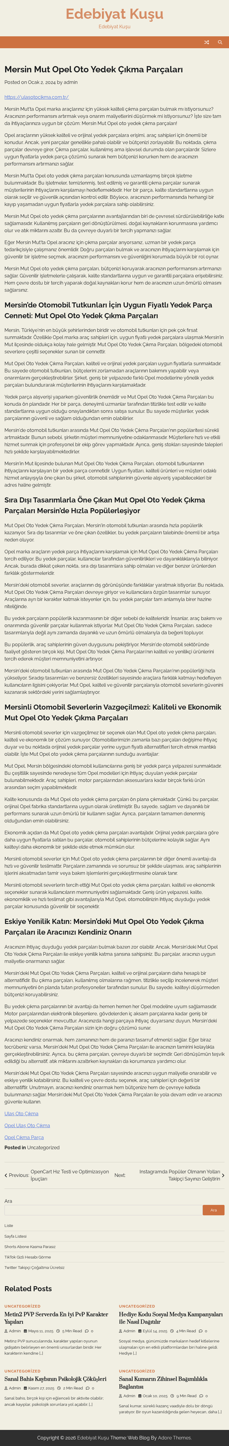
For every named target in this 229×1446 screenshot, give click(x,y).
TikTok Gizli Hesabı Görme (27, 1257)
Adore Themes (174, 1438)
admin (71, 82)
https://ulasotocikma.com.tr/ (36, 97)
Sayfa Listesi (15, 1236)
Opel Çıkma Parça (24, 1137)
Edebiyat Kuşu (115, 13)
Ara (8, 1201)
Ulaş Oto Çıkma (21, 1113)
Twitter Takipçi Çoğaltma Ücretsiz (34, 1267)
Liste (8, 1225)
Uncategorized (43, 1147)
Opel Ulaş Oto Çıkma (27, 1125)
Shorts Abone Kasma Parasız (29, 1246)
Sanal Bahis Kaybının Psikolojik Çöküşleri (55, 1379)
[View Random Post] (207, 42)
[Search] (220, 42)
